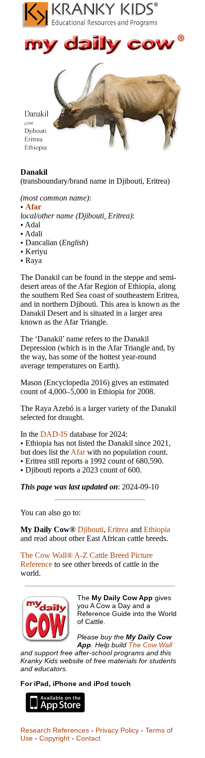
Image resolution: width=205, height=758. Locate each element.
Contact (88, 738)
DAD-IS (54, 434)
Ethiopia (157, 529)
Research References (54, 730)
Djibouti (90, 529)
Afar (33, 207)
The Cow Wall (150, 645)
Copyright (54, 738)
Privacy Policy (117, 730)
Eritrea (117, 529)
